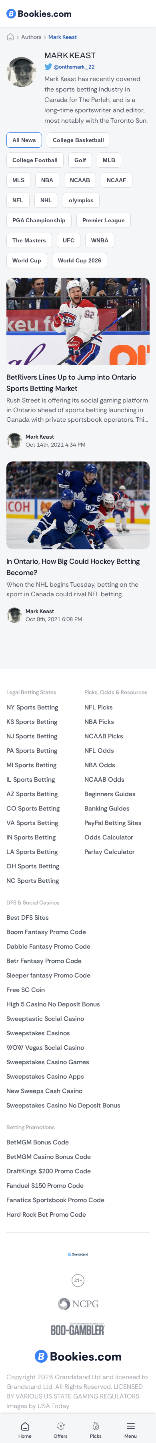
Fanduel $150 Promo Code (45, 1185)
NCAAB (80, 180)
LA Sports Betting (32, 852)
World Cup (26, 260)
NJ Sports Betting (31, 736)
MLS (18, 180)
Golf (80, 160)
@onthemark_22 (74, 66)
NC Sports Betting (32, 880)
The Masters (29, 240)
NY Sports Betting (32, 707)
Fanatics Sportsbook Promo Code (55, 1200)
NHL (46, 200)
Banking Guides (107, 808)
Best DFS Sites (27, 917)
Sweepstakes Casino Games (47, 1062)
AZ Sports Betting (32, 794)
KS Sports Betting (31, 721)
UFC (68, 240)
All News (24, 140)
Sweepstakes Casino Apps (45, 1076)
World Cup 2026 (79, 260)
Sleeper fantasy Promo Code (48, 975)
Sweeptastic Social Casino (45, 1018)
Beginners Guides (110, 794)
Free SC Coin (25, 990)
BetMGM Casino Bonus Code (48, 1156)
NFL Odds (99, 750)
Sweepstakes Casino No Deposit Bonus (63, 1105)
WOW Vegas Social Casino (45, 1047)
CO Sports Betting (33, 808)
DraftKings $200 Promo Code (48, 1171)
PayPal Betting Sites (113, 823)
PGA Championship (39, 220)
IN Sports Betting (31, 837)
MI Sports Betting (31, 765)
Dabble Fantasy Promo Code (48, 946)
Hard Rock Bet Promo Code (46, 1214)
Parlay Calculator (109, 852)
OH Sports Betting (32, 866)
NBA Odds (99, 765)
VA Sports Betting (32, 823)
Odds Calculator (108, 837)
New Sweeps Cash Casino (44, 1091)
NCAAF (116, 180)
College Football (35, 160)
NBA (47, 180)
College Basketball (78, 140)
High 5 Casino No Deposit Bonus (53, 1004)
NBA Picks (99, 721)
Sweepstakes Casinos (38, 1033)
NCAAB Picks (103, 736)
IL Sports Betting (30, 779)
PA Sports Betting (31, 750)
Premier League (103, 220)
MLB (109, 160)
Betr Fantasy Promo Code (44, 961)
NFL (18, 200)
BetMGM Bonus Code (37, 1142)
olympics (81, 200)
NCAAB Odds (104, 779)
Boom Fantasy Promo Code (46, 932)
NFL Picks (98, 707)
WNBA (99, 240)
